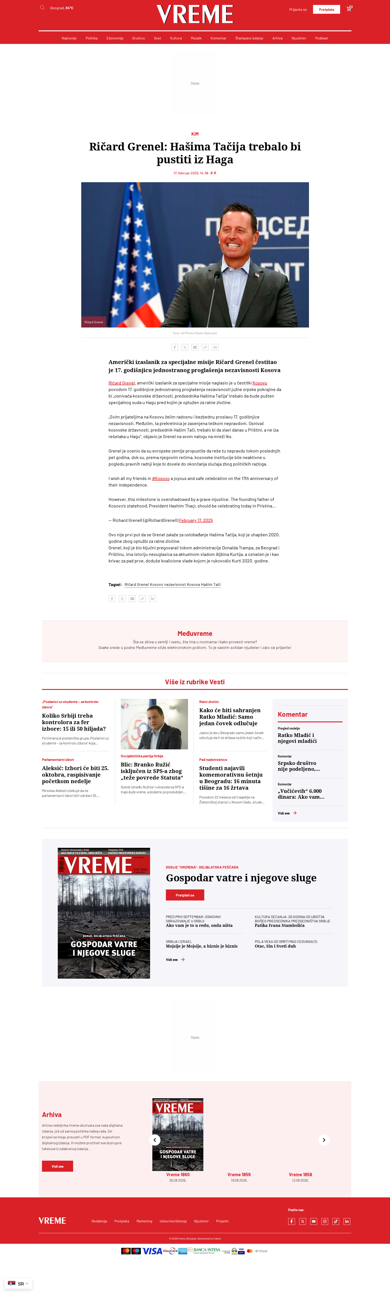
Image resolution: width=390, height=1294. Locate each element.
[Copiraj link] (205, 347)
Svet (157, 38)
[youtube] (313, 1221)
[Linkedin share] (215, 347)
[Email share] (195, 347)
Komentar (218, 38)
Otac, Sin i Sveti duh (275, 946)
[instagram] (324, 1221)
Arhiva (277, 38)
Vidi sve (284, 813)
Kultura (176, 38)
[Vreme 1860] (104, 913)
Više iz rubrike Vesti (195, 682)
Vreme (181, 1238)
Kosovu (260, 382)
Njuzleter (299, 38)
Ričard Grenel (122, 382)
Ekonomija (115, 38)
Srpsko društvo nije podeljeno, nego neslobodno (299, 766)
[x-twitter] (302, 1221)
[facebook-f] (291, 1221)
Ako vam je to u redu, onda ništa (199, 925)
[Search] (42, 8)
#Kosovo (161, 478)
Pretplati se (185, 895)
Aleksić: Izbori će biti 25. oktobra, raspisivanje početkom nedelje (75, 775)
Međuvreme (146, 647)
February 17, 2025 (196, 520)
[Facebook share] (174, 347)
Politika (92, 38)
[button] (154, 1140)
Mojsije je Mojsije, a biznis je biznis (202, 946)
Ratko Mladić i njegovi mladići (297, 738)
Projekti (222, 1221)
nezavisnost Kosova (182, 584)
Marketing (144, 1221)
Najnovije (69, 38)
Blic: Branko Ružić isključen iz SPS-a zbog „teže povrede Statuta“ (152, 771)
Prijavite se (298, 9)
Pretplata (326, 9)
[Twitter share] (184, 347)
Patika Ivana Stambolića (280, 925)
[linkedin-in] (347, 1221)
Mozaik (196, 38)
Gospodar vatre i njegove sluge (241, 878)
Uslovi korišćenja (173, 1221)
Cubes (217, 1238)
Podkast (321, 38)
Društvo (138, 38)
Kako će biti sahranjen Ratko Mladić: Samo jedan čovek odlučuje (230, 717)
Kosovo (156, 584)
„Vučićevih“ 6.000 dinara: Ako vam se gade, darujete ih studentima (300, 794)
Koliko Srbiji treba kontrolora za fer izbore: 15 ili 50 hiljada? (74, 722)
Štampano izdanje (249, 38)
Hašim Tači (211, 584)
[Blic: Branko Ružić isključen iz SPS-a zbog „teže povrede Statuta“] (154, 724)
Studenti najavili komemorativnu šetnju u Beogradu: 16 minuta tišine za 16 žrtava (231, 778)
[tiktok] (335, 1221)
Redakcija (99, 1221)
